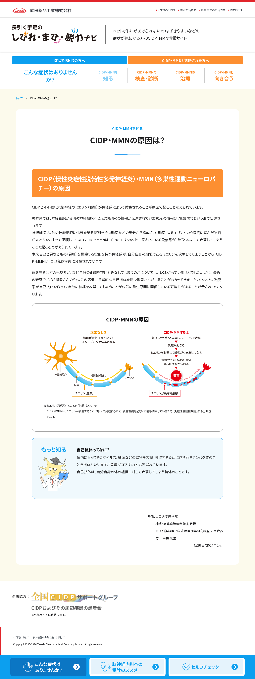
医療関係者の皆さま (213, 10)
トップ (19, 98)
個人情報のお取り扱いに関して (49, 637)
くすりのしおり (166, 10)
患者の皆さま (188, 10)
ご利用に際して (21, 637)
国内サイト (236, 10)
